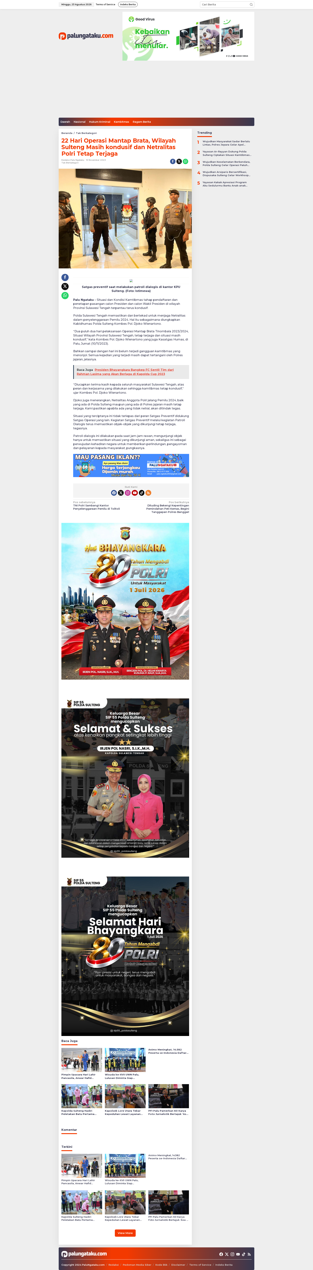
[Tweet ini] (179, 161)
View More (125, 1233)
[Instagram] (128, 493)
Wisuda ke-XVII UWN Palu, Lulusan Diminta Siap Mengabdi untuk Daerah (122, 1076)
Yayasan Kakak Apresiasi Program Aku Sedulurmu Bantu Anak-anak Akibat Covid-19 (225, 184)
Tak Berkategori (70, 162)
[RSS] (148, 493)
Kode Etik (161, 1264)
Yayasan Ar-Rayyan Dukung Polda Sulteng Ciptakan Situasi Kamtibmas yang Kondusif (226, 153)
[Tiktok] (141, 493)
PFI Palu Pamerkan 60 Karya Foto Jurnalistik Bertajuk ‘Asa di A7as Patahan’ (168, 1112)
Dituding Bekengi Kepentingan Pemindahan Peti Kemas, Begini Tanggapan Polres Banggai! (167, 507)
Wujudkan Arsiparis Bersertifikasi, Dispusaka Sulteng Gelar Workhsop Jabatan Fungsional (226, 173)
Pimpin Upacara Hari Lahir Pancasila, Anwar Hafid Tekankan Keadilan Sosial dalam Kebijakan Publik (78, 1076)
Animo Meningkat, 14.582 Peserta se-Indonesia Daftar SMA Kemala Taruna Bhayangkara (167, 1051)
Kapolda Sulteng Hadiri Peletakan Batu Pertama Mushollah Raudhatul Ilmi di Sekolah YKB (79, 1112)
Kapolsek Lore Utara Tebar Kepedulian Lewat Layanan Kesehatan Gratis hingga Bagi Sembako (125, 1112)
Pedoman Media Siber (137, 1264)
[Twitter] (121, 493)
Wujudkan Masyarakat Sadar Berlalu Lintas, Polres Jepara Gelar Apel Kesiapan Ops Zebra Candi (226, 143)
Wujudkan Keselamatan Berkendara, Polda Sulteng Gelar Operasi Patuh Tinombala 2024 (226, 163)
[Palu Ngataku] (86, 36)
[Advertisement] (156, 90)
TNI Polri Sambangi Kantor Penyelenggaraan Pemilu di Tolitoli (96, 505)
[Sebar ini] (173, 161)
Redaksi (113, 1264)
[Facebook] (114, 493)
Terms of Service (200, 1264)
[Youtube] (135, 493)
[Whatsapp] (185, 161)
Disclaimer (178, 1264)
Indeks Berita (224, 1264)
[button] (251, 4)
